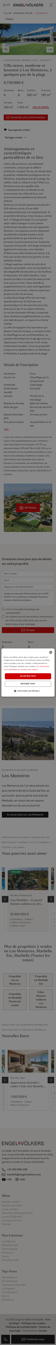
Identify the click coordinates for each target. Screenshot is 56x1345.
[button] (28, 691)
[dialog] (28, 672)
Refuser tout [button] (28, 683)
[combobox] (50, 652)
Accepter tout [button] (28, 676)
